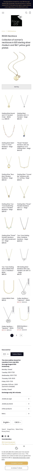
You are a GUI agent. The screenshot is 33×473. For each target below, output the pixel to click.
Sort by (16, 87)
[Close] (27, 446)
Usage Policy (10, 429)
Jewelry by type (7, 399)
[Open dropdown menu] (28, 399)
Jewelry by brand (7, 404)
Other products (7, 409)
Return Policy (19, 429)
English (6, 422)
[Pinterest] (7, 436)
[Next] (21, 335)
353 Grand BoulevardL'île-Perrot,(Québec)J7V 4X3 (8, 444)
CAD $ (17, 422)
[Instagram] (4, 436)
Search (4, 429)
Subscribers (17, 354)
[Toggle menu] (3, 12)
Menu (3, 414)
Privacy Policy (6, 431)
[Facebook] (1, 436)
